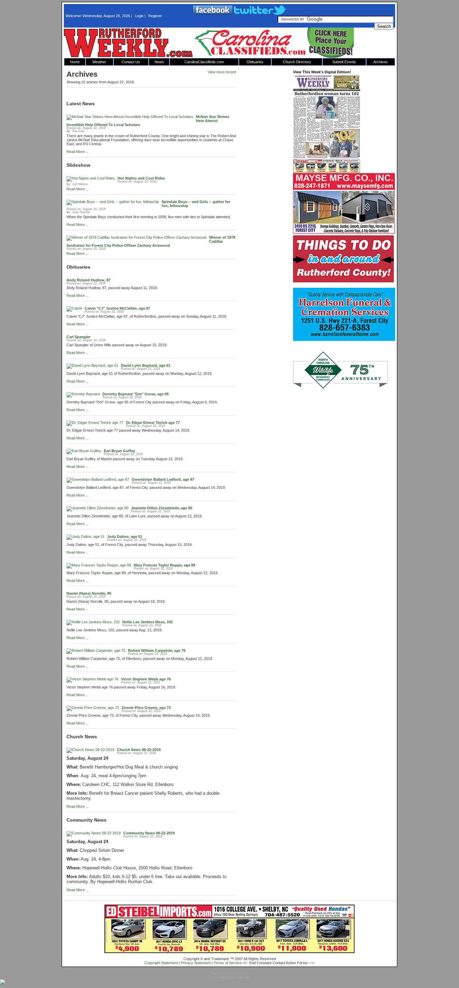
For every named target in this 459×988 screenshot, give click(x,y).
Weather (99, 62)
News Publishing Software (229, 977)
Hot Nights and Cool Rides (141, 178)
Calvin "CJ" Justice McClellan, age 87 (117, 308)
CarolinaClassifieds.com (204, 62)
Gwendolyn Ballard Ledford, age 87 (163, 479)
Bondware (240, 973)
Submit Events (344, 62)
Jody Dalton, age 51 (124, 537)
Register (155, 16)
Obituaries (255, 62)
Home (75, 62)
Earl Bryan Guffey (119, 451)
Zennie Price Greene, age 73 (146, 708)
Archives (380, 62)
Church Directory (297, 62)
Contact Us (131, 62)
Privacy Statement (196, 963)
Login (139, 16)
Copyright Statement (161, 963)
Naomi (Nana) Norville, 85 (89, 593)
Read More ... (78, 152)
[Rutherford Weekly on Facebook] (213, 13)
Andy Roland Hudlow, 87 (89, 280)
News (159, 62)
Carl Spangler (78, 337)
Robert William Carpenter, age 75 (156, 650)
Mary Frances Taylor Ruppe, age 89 (164, 565)
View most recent (222, 72)
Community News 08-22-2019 (149, 833)
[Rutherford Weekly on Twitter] (260, 13)
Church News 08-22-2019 (139, 750)
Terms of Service (228, 963)
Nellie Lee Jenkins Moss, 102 (147, 622)
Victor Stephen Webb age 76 (146, 679)
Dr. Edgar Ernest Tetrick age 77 (153, 423)
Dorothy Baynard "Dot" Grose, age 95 (135, 394)
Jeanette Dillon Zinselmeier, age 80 (161, 508)
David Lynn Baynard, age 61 (145, 365)
